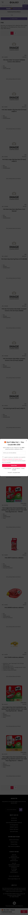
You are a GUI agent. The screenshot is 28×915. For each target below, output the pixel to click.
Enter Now (14, 465)
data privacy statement (7, 459)
